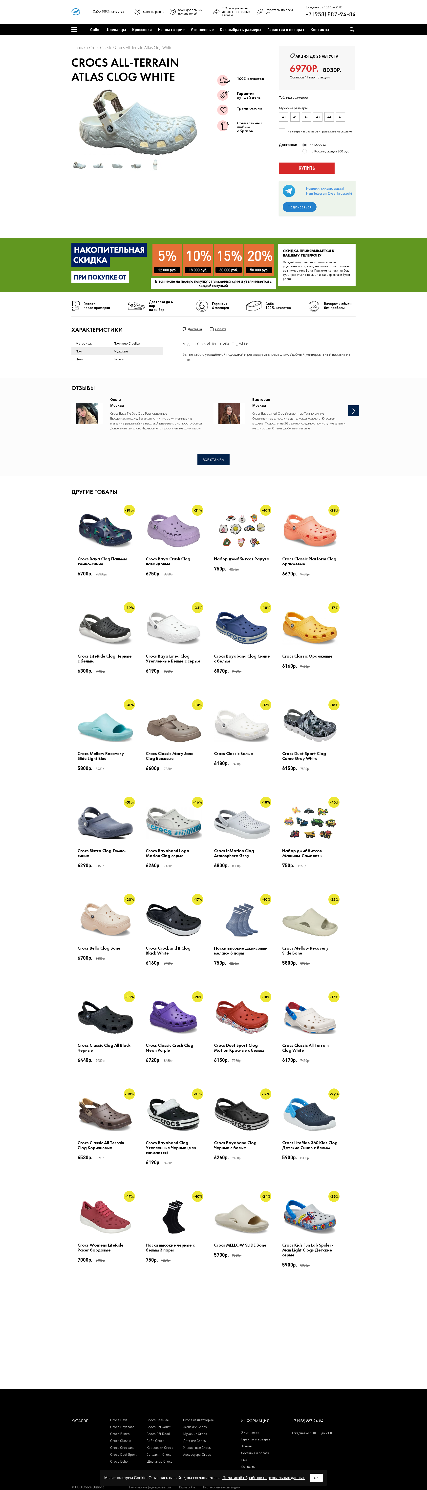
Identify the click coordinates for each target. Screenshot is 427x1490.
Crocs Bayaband (122, 1427)
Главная (78, 47)
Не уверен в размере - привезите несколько (319, 131)
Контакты (320, 29)
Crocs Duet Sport (123, 1454)
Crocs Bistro (120, 1434)
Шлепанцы (116, 29)
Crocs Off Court (159, 1427)
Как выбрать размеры (240, 29)
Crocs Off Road (158, 1434)
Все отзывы (213, 460)
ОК (316, 1478)
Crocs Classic (100, 47)
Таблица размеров (293, 97)
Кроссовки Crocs (160, 1448)
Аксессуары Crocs (197, 1454)
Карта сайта (187, 1487)
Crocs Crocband (122, 1448)
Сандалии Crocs (159, 1454)
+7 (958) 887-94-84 (330, 14)
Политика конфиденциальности (150, 1487)
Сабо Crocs (155, 1441)
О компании (250, 1432)
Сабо (94, 29)
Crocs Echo (119, 1461)
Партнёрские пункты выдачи (221, 1487)
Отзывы (246, 1446)
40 (283, 117)
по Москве (318, 145)
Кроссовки (142, 29)
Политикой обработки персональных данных (263, 1478)
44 (329, 117)
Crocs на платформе (198, 1420)
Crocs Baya (119, 1420)
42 (306, 117)
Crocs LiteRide (158, 1420)
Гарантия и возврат (285, 29)
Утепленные (202, 29)
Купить (307, 168)
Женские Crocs (195, 1427)
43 (318, 117)
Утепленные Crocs (197, 1448)
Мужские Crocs (195, 1434)
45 (340, 117)
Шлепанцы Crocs (159, 1461)
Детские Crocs (194, 1441)
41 (295, 117)
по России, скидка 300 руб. (330, 151)
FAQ (244, 1460)
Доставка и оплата (255, 1453)
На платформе (171, 29)
